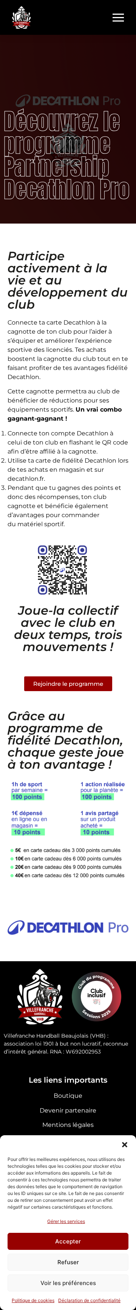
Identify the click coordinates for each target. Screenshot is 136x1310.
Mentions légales (68, 1124)
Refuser (68, 1262)
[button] (124, 1144)
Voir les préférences (68, 1283)
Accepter (68, 1241)
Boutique (68, 1095)
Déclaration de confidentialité (89, 1300)
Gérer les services (66, 1221)
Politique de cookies (33, 1300)
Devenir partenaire (68, 1110)
